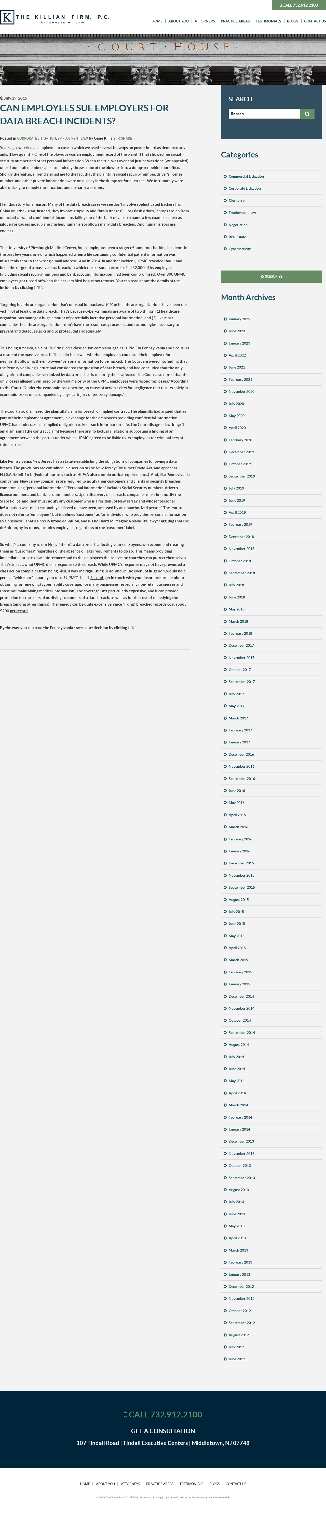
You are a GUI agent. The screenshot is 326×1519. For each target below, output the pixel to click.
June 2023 (237, 331)
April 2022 (237, 355)
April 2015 (237, 948)
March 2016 (238, 827)
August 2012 (239, 1335)
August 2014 (239, 1045)
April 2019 (237, 512)
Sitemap (157, 1497)
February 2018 (240, 633)
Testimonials (268, 21)
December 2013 (241, 1141)
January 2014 (239, 1129)
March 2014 (238, 1105)
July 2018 (236, 585)
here (38, 288)
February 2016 (240, 839)
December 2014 (241, 996)
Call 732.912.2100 (300, 5)
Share (126, 138)
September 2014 (242, 1033)
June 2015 (237, 924)
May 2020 (236, 416)
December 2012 (241, 1286)
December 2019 (241, 452)
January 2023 (239, 343)
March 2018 (238, 621)
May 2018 (236, 609)
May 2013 (236, 1226)
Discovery (236, 201)
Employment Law (73, 138)
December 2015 (241, 863)
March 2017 (238, 718)
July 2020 (236, 404)
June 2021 (237, 367)
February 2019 (240, 524)
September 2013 (242, 1178)
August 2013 (239, 1190)
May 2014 (236, 1081)
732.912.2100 (176, 1414)
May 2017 (236, 706)
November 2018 (241, 549)
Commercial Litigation (246, 176)
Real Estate (237, 237)
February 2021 (240, 379)
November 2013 (241, 1154)
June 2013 (237, 1214)
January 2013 (239, 1274)
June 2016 (237, 791)
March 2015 (238, 960)
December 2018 (241, 537)
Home (157, 21)
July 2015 (236, 912)
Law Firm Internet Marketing (187, 1497)
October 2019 (240, 464)
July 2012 (236, 1347)
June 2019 (237, 500)
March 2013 (238, 1250)
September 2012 (242, 1323)
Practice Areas (235, 21)
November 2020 (241, 391)
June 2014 (237, 1069)
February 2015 (240, 972)
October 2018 (240, 561)
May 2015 (236, 936)
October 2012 (240, 1311)
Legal (166, 1497)
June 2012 (237, 1359)
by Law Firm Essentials (217, 1497)
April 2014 (237, 1093)
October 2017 (240, 670)
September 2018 (242, 573)
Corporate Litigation (36, 138)
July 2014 (236, 1057)
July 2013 (236, 1202)
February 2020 (240, 440)
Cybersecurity (240, 249)
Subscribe (273, 276)
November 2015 (241, 875)
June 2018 (237, 597)
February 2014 (240, 1117)
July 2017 (236, 694)
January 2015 (239, 984)
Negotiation (238, 225)
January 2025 (239, 319)
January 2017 (239, 742)
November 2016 (241, 766)
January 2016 (239, 851)
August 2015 (239, 900)
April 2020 (237, 428)
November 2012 (241, 1298)
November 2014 (241, 1008)
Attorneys (205, 21)
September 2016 (242, 779)
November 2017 (241, 658)
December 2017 (241, 645)
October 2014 (240, 1020)
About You (178, 21)
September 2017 (242, 682)
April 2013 (237, 1238)
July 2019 (236, 488)
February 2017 (240, 730)
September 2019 (242, 476)
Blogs (292, 21)
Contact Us (315, 21)
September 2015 (242, 887)
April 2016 (237, 815)
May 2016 (236, 803)
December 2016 (241, 754)
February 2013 (240, 1262)
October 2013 (240, 1165)
